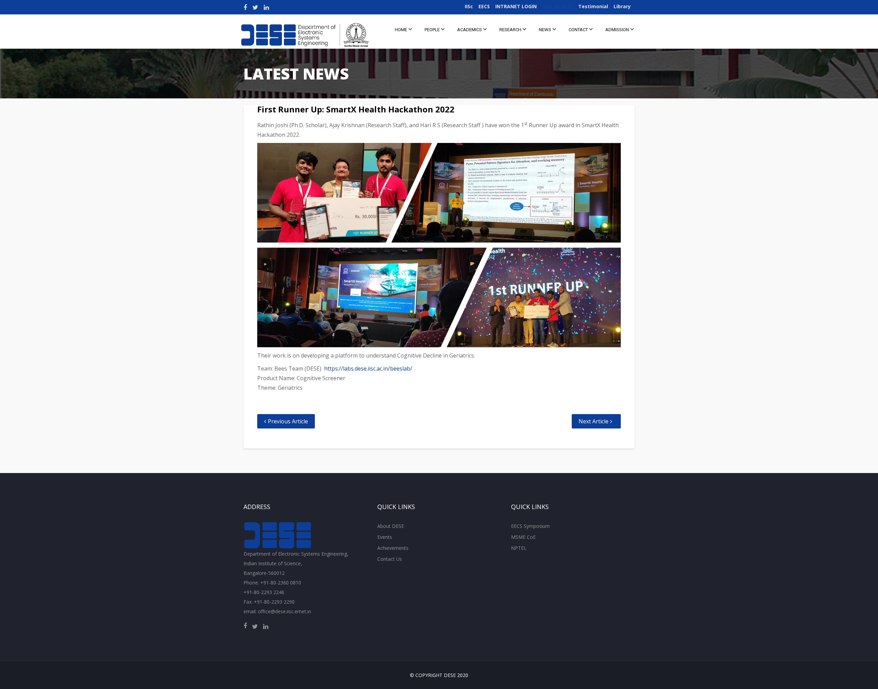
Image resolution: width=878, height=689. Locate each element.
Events (384, 537)
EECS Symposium (530, 526)
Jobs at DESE (557, 6)
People (433, 29)
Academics (470, 29)
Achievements (392, 548)
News (545, 29)
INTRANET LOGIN (516, 6)
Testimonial (593, 6)
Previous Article (288, 421)
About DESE (390, 526)
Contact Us (389, 559)
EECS (484, 6)
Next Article (593, 421)
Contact (579, 29)
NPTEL (518, 548)
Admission (617, 29)
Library (622, 6)
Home (401, 29)
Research (510, 29)
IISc (469, 6)
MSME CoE (523, 537)
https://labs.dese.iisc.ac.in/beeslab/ (368, 368)
